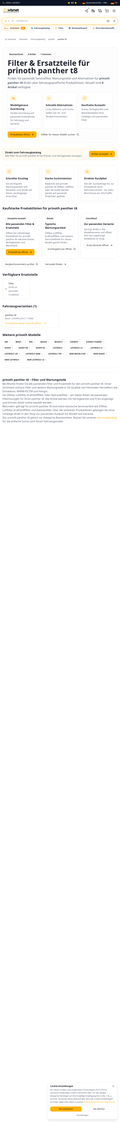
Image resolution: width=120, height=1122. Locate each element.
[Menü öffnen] (114, 10)
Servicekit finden (54, 264)
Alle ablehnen (99, 1109)
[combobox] (95, 3)
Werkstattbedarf (79, 28)
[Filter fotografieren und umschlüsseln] (108, 21)
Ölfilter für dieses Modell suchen (58, 134)
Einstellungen (82, 1115)
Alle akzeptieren (66, 1109)
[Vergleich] (100, 10)
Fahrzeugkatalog (42, 28)
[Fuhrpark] (93, 10)
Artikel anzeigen (100, 153)
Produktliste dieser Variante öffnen (23, 323)
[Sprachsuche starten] (114, 21)
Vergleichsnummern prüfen (19, 264)
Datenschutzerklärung (93, 1102)
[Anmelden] (86, 10)
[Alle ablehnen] (113, 1086)
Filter (60, 28)
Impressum (110, 1102)
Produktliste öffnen (20, 134)
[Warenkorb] (106, 10)
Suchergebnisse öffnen (60, 248)
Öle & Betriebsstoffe (105, 28)
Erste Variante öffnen (98, 245)
